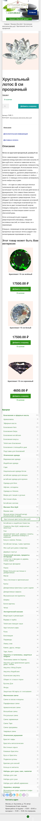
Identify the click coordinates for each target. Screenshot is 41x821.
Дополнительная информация (15, 134)
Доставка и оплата (10, 140)
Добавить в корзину (28, 106)
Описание (7, 127)
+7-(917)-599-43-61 (14, 13)
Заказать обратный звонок (18, 19)
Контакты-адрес (11, 799)
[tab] (20, 128)
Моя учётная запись (5, 817)
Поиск (16, 817)
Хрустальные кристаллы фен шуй (21, 118)
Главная (6, 24)
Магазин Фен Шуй (16, 24)
